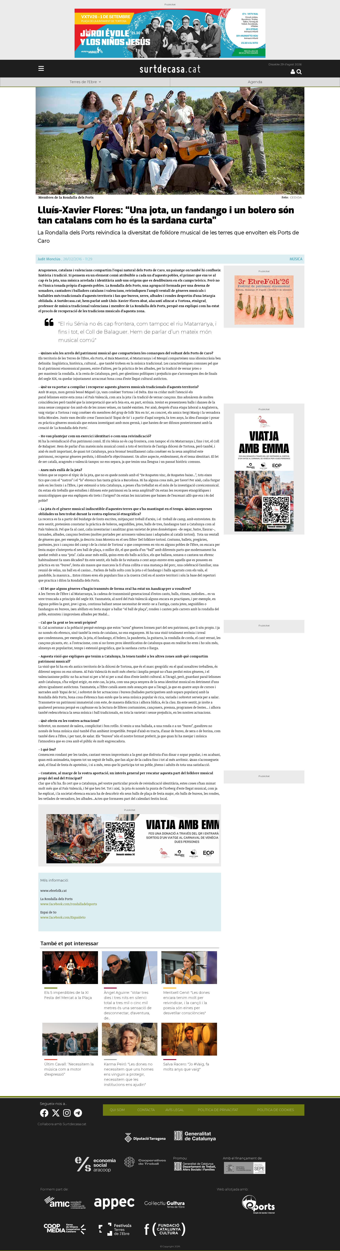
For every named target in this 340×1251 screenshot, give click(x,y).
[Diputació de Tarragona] (145, 1140)
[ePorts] (258, 1205)
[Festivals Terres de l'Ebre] (115, 1231)
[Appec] (115, 1205)
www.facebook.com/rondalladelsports (68, 904)
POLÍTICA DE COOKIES (275, 1110)
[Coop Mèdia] (65, 1231)
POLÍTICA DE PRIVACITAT (218, 1110)
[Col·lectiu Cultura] (165, 1205)
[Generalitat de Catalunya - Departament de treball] (195, 1171)
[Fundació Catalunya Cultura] (165, 1231)
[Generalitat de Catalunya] (195, 1140)
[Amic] (65, 1205)
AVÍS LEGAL (174, 1110)
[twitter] (56, 1115)
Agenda (255, 82)
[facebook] (44, 1115)
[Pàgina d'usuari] (293, 73)
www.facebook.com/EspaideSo (63, 917)
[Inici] (170, 68)
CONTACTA (146, 1110)
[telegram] (78, 1115)
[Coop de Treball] (145, 1166)
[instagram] (67, 1115)
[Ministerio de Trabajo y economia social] (244, 1171)
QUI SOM (117, 1110)
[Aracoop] (95, 1166)
